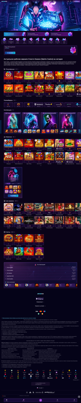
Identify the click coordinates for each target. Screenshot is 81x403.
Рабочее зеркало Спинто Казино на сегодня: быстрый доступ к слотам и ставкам (19, 318)
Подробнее (13, 195)
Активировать (10, 52)
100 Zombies (9, 273)
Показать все (75, 379)
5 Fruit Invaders (10, 267)
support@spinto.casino (41, 383)
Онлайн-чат (39, 384)
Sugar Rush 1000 (10, 276)
